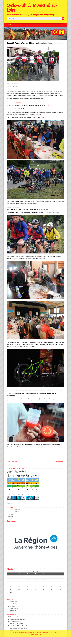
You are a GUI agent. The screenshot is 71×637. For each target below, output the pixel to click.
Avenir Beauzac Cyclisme (14, 621)
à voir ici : (18, 102)
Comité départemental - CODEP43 (16, 619)
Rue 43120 (11, 514)
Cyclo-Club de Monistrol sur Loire (32, 8)
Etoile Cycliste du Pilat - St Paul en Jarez (18, 626)
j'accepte (31, 634)
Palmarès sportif (12, 610)
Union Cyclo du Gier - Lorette (15, 623)
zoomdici (10, 516)
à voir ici (44, 117)
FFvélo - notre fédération (14, 617)
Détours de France (12, 601)
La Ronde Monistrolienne (14, 87)
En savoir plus (38, 634)
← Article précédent (12, 461)
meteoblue (9, 503)
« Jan (8, 594)
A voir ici (49, 105)
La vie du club (11, 606)
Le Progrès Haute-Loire (14, 509)
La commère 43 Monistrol (14, 512)
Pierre (9, 84)
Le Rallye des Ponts (13, 608)
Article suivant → (60, 461)
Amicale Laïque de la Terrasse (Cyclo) (17, 628)
